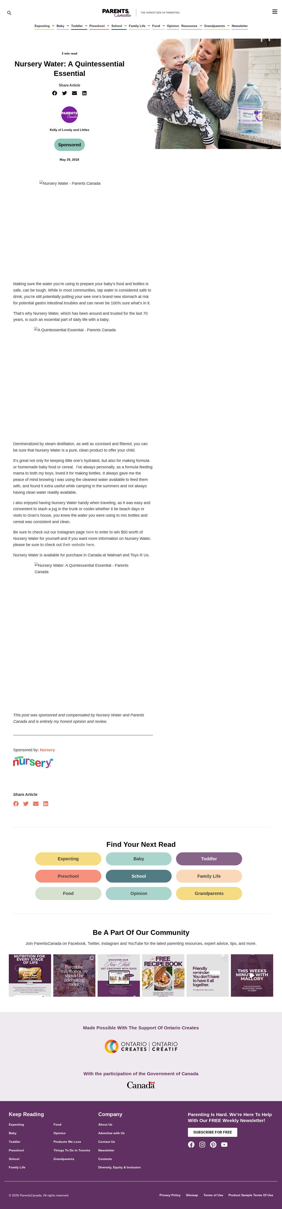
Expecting (42, 26)
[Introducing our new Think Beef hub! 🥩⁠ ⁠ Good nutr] (30, 975)
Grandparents (214, 26)
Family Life (137, 26)
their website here (78, 544)
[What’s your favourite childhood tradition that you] (252, 975)
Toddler (77, 26)
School (116, 26)
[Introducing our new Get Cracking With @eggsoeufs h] (119, 975)
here (90, 532)
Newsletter (240, 26)
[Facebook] (191, 1144)
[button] (54, 93)
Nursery (47, 750)
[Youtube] (224, 1144)
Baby (60, 26)
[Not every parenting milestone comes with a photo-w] (74, 975)
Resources (189, 26)
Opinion (173, 26)
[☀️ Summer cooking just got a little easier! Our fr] (163, 975)
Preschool (97, 26)
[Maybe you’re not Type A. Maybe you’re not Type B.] (208, 975)
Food (156, 26)
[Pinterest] (213, 1144)
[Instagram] (202, 1144)
